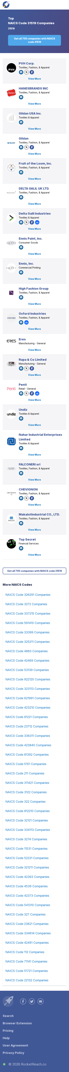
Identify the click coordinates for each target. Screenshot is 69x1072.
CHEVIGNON (28, 489)
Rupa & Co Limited (33, 359)
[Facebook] (31, 72)
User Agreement (15, 1045)
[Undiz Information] (11, 414)
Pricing (8, 1030)
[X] (26, 72)
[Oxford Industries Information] (11, 318)
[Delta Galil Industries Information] (11, 218)
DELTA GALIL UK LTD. (34, 188)
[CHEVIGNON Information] (11, 494)
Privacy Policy (13, 1053)
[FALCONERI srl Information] (11, 468)
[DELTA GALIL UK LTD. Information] (11, 193)
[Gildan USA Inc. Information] (11, 117)
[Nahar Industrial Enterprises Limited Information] (11, 441)
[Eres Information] (11, 341)
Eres (22, 339)
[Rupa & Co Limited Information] (11, 364)
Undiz (23, 409)
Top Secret (27, 539)
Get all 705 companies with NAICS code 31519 (34, 40)
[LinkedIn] (21, 72)
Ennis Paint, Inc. (30, 238)
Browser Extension (17, 1023)
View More (34, 78)
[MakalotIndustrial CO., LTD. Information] (11, 519)
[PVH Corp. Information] (11, 68)
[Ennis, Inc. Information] (11, 268)
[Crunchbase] (37, 222)
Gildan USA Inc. (30, 113)
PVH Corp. (26, 63)
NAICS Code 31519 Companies (31, 23)
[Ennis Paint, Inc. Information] (11, 243)
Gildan (23, 138)
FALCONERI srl (29, 464)
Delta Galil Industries (35, 213)
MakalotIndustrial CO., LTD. (39, 514)
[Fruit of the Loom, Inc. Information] (11, 168)
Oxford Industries (32, 313)
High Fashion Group (34, 288)
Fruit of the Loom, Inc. (35, 163)
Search (8, 1016)
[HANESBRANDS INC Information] (11, 93)
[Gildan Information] (11, 143)
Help (6, 1038)
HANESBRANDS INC (33, 88)
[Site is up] (4, 1064)
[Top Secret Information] (11, 544)
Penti (23, 384)
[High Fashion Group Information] (11, 293)
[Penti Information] (11, 389)
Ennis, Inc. (26, 263)
